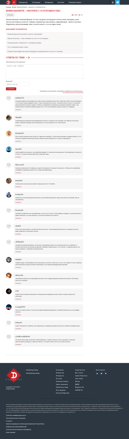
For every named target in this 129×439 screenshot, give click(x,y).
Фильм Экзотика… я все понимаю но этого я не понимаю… (28, 38)
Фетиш (77, 381)
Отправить (11, 89)
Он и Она (61, 2)
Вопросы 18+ (79, 387)
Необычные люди (62, 387)
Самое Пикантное (81, 376)
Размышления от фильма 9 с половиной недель (24, 43)
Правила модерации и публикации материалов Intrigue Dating (25, 424)
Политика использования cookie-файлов (18, 429)
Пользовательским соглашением (73, 92)
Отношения (36, 2)
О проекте (9, 421)
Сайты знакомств (62, 384)
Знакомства (23, 2)
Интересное (49, 2)
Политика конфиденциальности (16, 415)
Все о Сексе (79, 373)
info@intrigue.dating (32, 370)
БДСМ (77, 384)
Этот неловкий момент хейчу (17, 47)
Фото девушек (61, 390)
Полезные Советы (75, 2)
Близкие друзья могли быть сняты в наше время (24, 34)
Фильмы (10, 15)
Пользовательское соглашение (15, 418)
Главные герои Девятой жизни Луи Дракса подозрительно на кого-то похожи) (35, 51)
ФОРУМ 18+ (79, 390)
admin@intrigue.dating (32, 373)
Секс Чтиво (79, 378)
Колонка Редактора (62, 393)
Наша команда (10, 432)
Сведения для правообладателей (16, 426)
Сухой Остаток (80, 370)
